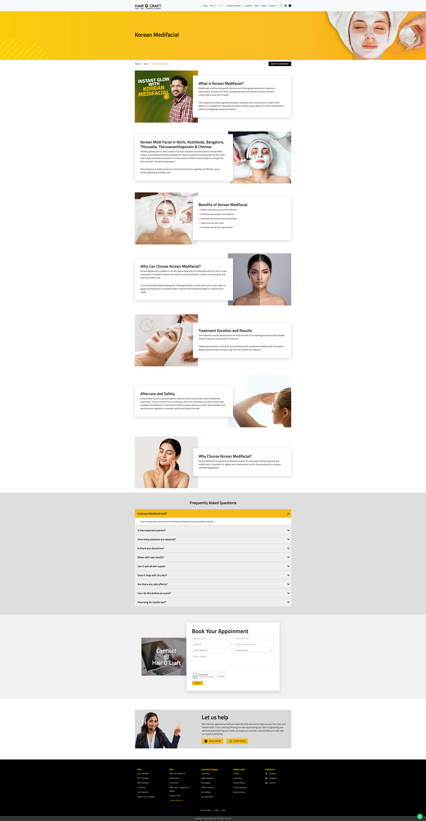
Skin (220, 5)
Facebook (272, 773)
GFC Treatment (143, 778)
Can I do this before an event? (154, 593)
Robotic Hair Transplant (146, 796)
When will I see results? (151, 557)
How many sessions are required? (157, 539)
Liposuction (205, 773)
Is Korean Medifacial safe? (152, 513)
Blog (216, 810)
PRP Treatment (143, 782)
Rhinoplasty (205, 782)
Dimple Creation (207, 787)
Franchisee (237, 778)
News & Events (239, 792)
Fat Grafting (205, 792)
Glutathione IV (174, 778)
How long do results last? (152, 602)
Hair (212, 5)
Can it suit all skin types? (151, 566)
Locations (248, 5)
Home (205, 5)
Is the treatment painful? (152, 530)
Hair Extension (143, 792)
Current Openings (240, 787)
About (256, 5)
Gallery (264, 5)
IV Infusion (141, 787)
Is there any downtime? (151, 548)
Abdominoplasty (207, 778)
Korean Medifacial (176, 800)
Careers (272, 5)
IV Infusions (173, 782)
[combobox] (254, 650)
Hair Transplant (143, 773)
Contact (236, 773)
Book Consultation (280, 63)
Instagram (273, 778)
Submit (198, 682)
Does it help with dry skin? (152, 575)
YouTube (272, 782)
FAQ (223, 810)
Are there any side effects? (153, 584)
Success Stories (239, 782)
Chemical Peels (175, 795)
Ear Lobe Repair (207, 796)
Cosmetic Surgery (233, 5)
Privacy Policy (206, 810)
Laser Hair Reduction (177, 773)
